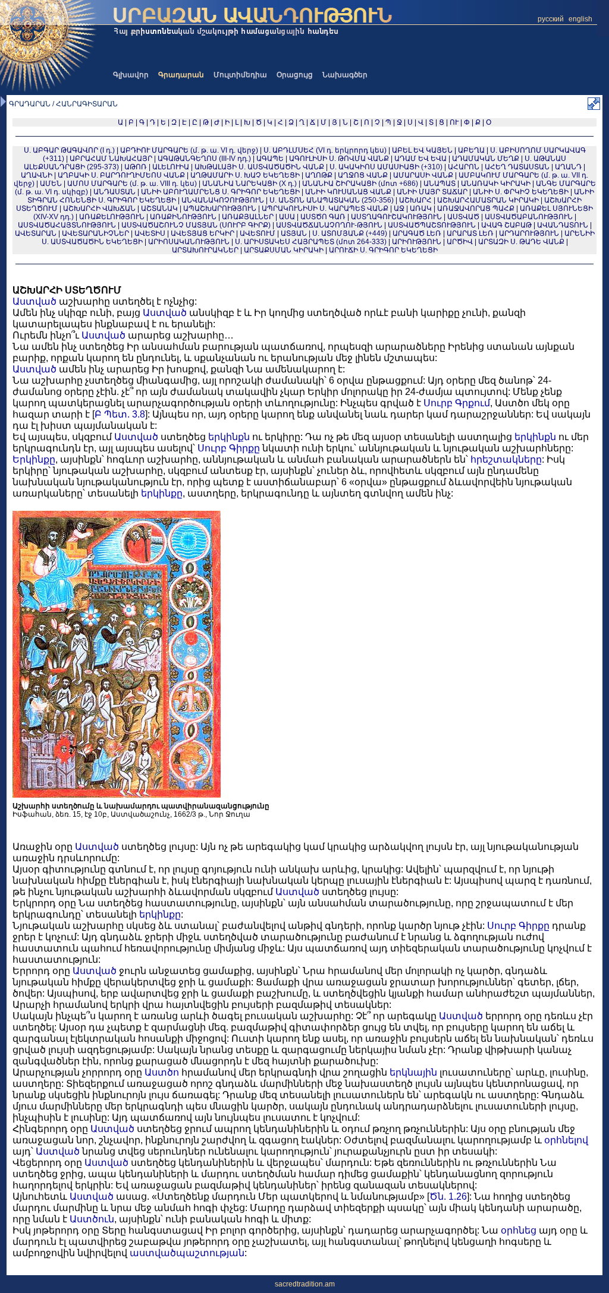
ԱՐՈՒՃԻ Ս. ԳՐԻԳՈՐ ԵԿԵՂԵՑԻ (383, 250)
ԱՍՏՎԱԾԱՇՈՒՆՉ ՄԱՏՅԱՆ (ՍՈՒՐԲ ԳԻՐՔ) (196, 225)
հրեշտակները (506, 459)
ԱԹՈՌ (135, 167)
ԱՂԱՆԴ (568, 167)
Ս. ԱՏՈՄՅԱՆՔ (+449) (349, 233)
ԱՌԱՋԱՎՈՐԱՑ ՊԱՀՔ (475, 208)
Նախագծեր (345, 75)
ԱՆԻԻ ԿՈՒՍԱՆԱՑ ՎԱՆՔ (348, 192)
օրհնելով (566, 1140)
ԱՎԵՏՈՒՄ (257, 233)
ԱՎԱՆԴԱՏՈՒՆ (562, 225)
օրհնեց (518, 1230)
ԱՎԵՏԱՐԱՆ (35, 233)
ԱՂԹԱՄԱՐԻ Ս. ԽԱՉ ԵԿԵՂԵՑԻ (245, 175)
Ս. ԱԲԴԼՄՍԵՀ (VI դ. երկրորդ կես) (325, 150)
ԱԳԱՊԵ (270, 158)
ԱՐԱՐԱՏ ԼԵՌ (470, 233)
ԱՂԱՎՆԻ (36, 175)
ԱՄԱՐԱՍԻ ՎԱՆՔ (423, 175)
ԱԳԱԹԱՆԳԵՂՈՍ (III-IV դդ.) (204, 158)
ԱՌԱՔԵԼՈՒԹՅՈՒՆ (112, 217)
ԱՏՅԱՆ (294, 233)
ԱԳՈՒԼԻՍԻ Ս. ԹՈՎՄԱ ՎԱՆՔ (339, 158)
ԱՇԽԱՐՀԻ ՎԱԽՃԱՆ (99, 208)
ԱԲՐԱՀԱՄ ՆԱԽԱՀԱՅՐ (111, 158)
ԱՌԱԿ (421, 208)
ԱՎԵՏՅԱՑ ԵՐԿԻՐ (202, 233)
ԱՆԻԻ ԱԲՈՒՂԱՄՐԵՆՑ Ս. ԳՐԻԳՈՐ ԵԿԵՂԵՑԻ (220, 192)
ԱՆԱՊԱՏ (439, 183)
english (580, 19)
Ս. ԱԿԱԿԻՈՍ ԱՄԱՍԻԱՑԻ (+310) (385, 167)
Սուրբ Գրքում (456, 403)
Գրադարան (181, 75)
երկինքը (162, 493)
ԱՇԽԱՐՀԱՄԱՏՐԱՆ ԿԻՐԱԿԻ (488, 200)
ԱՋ (399, 208)
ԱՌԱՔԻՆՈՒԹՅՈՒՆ (183, 217)
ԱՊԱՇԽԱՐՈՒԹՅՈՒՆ (219, 208)
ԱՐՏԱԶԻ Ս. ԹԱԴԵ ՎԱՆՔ (521, 242)
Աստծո (162, 1072)
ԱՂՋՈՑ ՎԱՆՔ (363, 175)
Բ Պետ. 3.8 (120, 414)
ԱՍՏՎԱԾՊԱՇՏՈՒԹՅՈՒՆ (432, 225)
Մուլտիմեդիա (240, 75)
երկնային (413, 1072)
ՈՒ (454, 122)
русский (551, 19)
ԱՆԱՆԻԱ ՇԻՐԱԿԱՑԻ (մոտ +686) (360, 183)
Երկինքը (33, 459)
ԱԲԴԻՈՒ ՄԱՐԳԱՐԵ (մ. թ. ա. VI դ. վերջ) (189, 150)
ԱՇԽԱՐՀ (415, 200)
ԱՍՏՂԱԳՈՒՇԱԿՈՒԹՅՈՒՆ (396, 217)
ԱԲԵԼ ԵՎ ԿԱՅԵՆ (422, 150)
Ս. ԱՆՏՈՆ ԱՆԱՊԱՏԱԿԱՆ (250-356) (331, 200)
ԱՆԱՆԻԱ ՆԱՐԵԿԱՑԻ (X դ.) (250, 183)
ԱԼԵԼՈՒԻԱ (170, 167)
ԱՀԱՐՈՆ (463, 167)
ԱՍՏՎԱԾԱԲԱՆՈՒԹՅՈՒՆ (529, 217)
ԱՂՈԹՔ (318, 175)
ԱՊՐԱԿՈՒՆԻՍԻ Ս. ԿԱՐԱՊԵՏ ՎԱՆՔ (325, 208)
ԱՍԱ (287, 217)
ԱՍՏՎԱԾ (463, 217)
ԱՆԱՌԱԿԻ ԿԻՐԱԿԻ (495, 183)
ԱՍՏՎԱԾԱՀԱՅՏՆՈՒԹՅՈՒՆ (67, 225)
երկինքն (229, 437)
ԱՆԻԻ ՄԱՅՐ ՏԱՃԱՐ (432, 192)
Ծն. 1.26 (448, 1196)
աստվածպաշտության (187, 1253)
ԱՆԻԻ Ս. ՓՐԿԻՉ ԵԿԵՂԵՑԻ (521, 192)
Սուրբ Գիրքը (228, 448)
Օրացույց (295, 75)
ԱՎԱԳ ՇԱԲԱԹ (506, 225)
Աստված (34, 301)
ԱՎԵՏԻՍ (149, 233)
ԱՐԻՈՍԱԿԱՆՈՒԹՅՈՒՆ (189, 242)
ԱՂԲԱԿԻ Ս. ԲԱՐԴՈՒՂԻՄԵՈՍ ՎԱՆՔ (121, 175)
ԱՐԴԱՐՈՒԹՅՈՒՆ (529, 233)
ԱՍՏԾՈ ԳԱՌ (323, 217)
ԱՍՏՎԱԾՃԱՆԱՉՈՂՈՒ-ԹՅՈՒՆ (329, 225)
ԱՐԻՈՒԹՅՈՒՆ (416, 242)
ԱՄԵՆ (51, 183)
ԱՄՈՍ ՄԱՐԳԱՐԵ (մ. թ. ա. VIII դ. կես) (132, 183)
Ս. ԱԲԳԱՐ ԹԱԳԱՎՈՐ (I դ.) (69, 150)
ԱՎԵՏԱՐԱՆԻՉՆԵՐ (95, 233)
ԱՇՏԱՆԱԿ (159, 208)
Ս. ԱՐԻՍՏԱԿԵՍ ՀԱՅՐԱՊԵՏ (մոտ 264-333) (311, 242)
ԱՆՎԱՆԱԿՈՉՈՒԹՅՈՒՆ (222, 200)
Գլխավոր (131, 75)
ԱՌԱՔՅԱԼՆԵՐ (248, 217)
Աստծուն (92, 1219)
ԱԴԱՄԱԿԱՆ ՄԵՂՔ (485, 158)
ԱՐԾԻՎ (460, 242)
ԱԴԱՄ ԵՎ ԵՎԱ (420, 158)
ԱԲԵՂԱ (471, 150)
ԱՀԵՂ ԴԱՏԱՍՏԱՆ (517, 167)
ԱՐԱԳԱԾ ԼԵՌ (417, 233)
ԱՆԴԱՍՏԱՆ (114, 192)
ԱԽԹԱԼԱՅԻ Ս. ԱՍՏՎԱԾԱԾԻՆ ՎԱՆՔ (259, 167)
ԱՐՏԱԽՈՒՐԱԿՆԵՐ (205, 250)
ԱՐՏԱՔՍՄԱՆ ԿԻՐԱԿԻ (284, 250)
